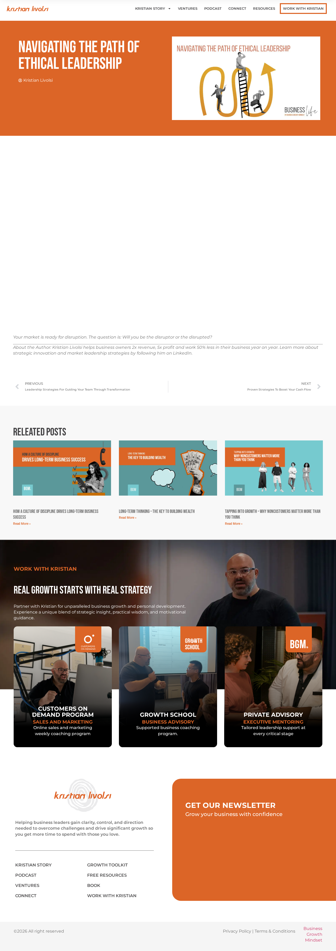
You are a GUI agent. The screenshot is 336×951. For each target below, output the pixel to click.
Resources (264, 8)
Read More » (22, 524)
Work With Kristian (303, 8)
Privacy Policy (237, 931)
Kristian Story (150, 8)
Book (93, 885)
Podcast (213, 8)
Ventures (187, 8)
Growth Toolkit (107, 864)
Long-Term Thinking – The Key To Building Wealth (157, 511)
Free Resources (107, 875)
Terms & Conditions (275, 931)
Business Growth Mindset (312, 934)
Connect (237, 8)
